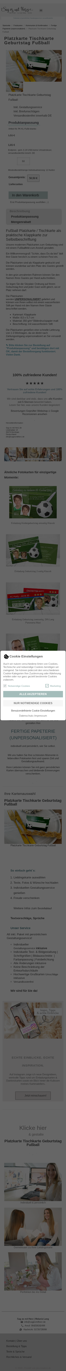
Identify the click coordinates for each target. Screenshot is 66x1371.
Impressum (40, 715)
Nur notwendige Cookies (33, 703)
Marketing (55, 686)
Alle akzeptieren (33, 694)
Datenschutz (26, 715)
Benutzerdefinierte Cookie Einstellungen (33, 710)
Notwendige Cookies (19, 686)
